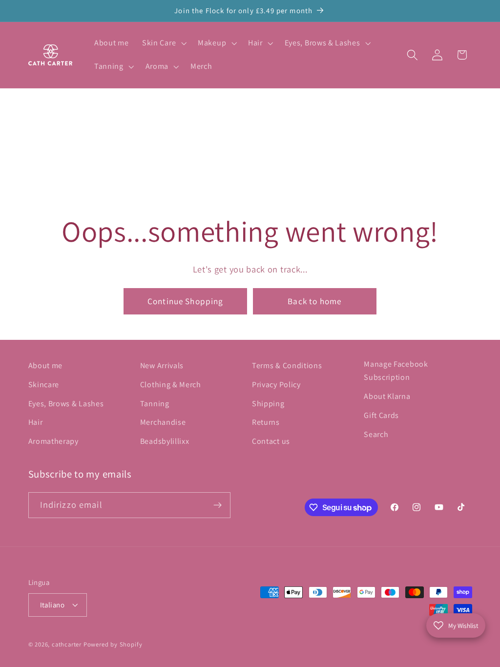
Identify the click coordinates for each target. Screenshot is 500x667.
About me (45, 365)
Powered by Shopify (113, 644)
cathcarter (67, 644)
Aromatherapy (53, 441)
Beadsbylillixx (164, 441)
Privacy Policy (276, 384)
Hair (35, 422)
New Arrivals (162, 365)
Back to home (314, 301)
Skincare (44, 384)
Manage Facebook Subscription (396, 370)
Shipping (268, 403)
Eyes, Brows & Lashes (66, 403)
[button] (163, 43)
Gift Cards (381, 415)
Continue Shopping (185, 301)
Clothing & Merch (170, 384)
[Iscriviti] (217, 505)
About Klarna (387, 396)
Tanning (154, 403)
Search (376, 434)
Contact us (271, 441)
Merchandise (163, 422)
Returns (266, 422)
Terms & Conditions (287, 365)
